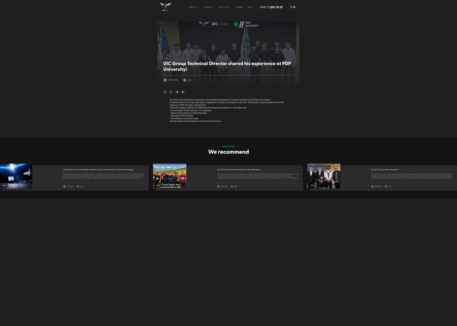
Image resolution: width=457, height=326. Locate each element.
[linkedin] (183, 92)
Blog (250, 7)
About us (193, 7)
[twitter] (171, 92)
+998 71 (271, 7)
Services (208, 7)
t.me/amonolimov (177, 102)
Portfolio (224, 7)
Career (238, 7)
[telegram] (177, 92)
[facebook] (165, 92)
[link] (165, 7)
